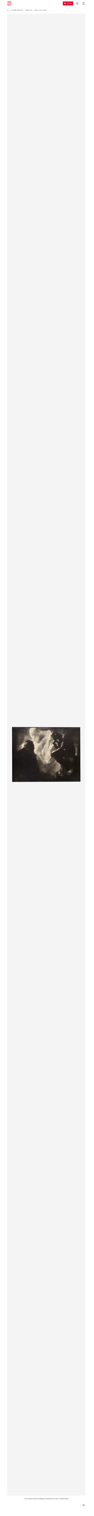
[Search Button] (77, 3)
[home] (8, 10)
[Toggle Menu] (83, 3)
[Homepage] (9, 3)
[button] (83, 1505)
